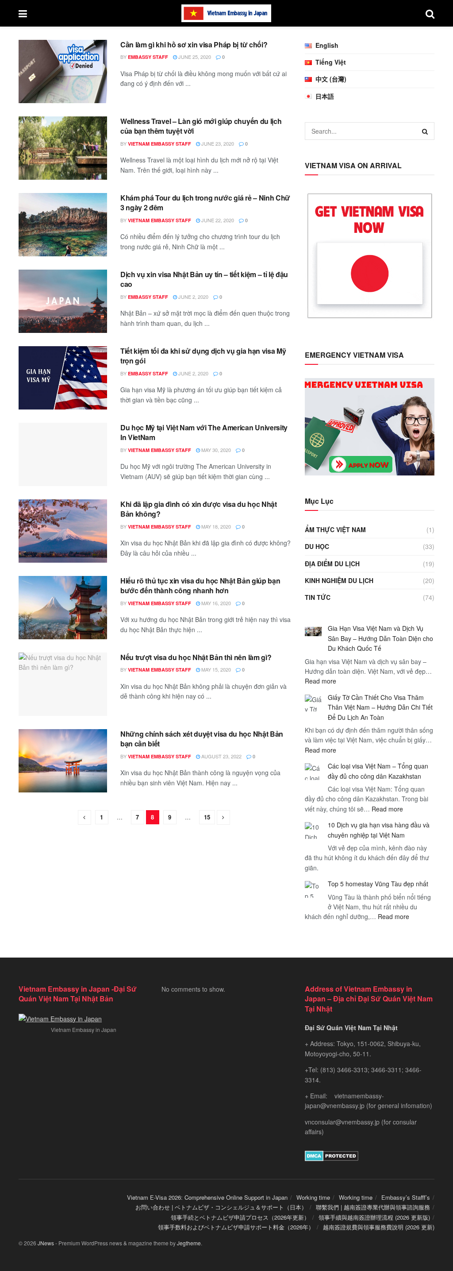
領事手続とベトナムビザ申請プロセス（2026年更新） (240, 1217)
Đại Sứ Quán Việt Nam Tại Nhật (351, 1027)
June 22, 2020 (217, 220)
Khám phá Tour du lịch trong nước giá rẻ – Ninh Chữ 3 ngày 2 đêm (205, 202)
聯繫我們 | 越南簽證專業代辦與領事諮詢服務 (373, 1207)
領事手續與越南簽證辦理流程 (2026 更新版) (374, 1217)
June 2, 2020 (192, 296)
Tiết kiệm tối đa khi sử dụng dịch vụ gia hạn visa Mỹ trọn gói (203, 356)
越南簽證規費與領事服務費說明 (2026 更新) (378, 1227)
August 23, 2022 (221, 756)
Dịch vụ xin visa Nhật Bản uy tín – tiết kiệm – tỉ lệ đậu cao (204, 279)
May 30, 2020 (215, 449)
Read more (320, 680)
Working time (313, 1197)
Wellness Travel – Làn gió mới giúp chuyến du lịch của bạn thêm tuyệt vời (200, 126)
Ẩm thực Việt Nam (335, 529)
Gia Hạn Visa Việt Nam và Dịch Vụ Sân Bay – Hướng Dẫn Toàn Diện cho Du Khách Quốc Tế (380, 638)
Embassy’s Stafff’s (405, 1197)
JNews (46, 1243)
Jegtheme (189, 1243)
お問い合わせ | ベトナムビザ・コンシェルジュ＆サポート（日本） (221, 1207)
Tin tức (317, 597)
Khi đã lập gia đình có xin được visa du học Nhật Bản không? (198, 509)
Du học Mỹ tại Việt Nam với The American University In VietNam (204, 432)
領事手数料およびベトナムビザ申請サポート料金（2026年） (236, 1227)
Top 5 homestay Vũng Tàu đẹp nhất (378, 883)
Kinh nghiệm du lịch (339, 580)
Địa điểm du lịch (332, 563)
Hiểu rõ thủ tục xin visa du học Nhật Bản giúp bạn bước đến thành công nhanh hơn (200, 585)
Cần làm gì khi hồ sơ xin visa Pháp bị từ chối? (193, 44)
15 (207, 817)
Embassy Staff (148, 57)
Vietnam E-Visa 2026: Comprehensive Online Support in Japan (207, 1197)
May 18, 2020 (215, 526)
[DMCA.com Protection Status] (331, 1155)
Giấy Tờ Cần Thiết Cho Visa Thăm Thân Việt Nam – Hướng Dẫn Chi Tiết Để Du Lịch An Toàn (380, 707)
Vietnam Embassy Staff (159, 143)
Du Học (317, 546)
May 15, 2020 (215, 669)
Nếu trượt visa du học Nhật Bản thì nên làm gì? (195, 657)
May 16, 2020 (215, 603)
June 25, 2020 (194, 56)
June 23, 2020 (217, 143)
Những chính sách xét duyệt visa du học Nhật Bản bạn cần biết (201, 739)
